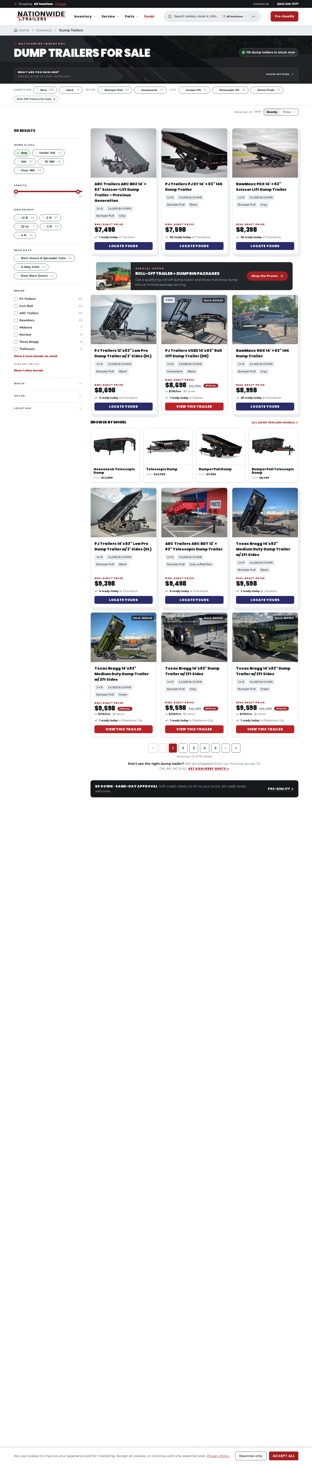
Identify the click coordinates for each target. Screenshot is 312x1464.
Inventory (83, 16)
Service (108, 16)
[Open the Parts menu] (137, 16)
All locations (235, 16)
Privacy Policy (218, 1456)
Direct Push (269, 90)
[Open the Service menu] (117, 16)
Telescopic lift (232, 90)
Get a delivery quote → (208, 769)
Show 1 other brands (28, 370)
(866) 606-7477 (287, 4)
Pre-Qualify (284, 16)
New (47, 90)
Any (24, 152)
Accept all (283, 1456)
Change (60, 4)
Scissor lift (196, 90)
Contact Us (261, 4)
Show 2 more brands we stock (36, 356)
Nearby (272, 112)
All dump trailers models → (275, 422)
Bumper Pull (117, 90)
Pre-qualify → (281, 789)
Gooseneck (152, 90)
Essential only (250, 1456)
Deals (149, 16)
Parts (129, 16)
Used (72, 90)
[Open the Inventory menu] (94, 16)
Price (287, 112)
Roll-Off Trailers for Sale (36, 99)
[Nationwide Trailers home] (41, 16)
